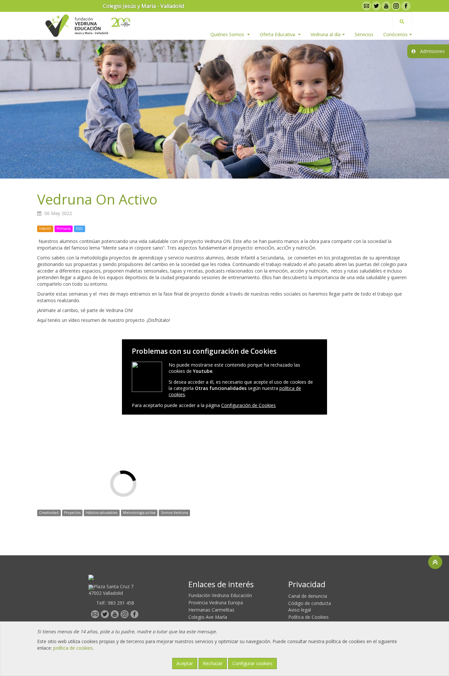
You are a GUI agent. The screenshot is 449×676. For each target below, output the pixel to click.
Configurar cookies (252, 663)
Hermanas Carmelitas (211, 610)
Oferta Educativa (278, 34)
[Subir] (435, 562)
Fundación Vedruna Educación (220, 595)
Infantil (45, 228)
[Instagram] (395, 6)
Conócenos (395, 34)
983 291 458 (121, 603)
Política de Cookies (308, 617)
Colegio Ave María (207, 617)
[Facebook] (405, 6)
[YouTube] (385, 6)
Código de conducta (309, 603)
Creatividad (49, 512)
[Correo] (366, 6)
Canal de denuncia (307, 596)
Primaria (64, 228)
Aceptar (185, 663)
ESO (79, 228)
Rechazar (213, 663)
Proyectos (72, 512)
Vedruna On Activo (97, 199)
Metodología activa (139, 512)
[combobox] (402, 20)
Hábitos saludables (101, 512)
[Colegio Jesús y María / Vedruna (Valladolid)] (76, 25)
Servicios (364, 34)
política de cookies (73, 648)
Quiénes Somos (228, 34)
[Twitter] (376, 6)
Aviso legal (299, 610)
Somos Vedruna (174, 512)
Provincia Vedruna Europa (215, 602)
